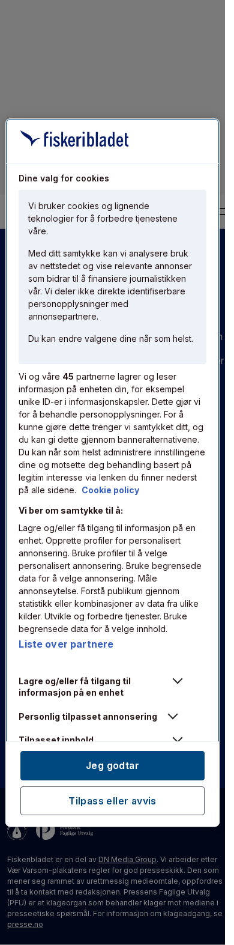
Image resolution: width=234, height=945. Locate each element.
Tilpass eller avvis (112, 800)
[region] (112, 472)
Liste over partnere (66, 644)
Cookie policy (110, 490)
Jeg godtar (112, 765)
